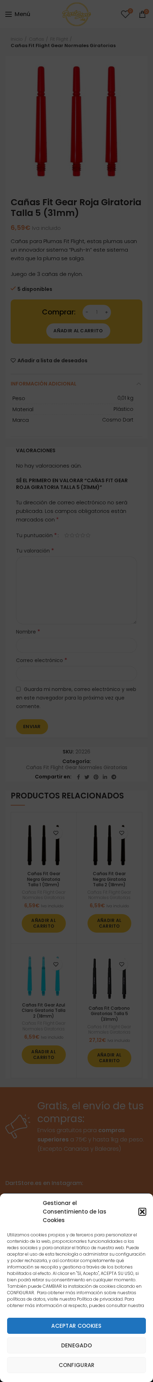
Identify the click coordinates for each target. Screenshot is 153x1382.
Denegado (76, 1345)
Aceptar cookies (76, 1326)
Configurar (77, 1365)
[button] (142, 1211)
